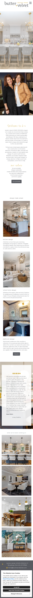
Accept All (16, 587)
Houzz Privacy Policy (8, 579)
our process (16, 181)
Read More (9, 406)
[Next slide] (28, 395)
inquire (16, 354)
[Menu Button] (30, 2)
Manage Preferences (16, 593)
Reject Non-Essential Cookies (16, 590)
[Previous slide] (4, 395)
